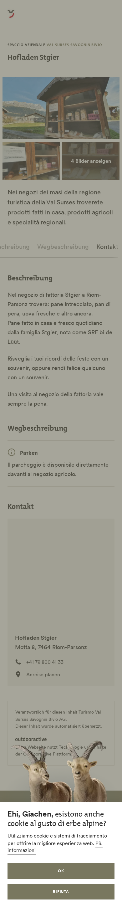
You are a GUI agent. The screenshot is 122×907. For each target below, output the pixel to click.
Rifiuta (61, 891)
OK (61, 871)
